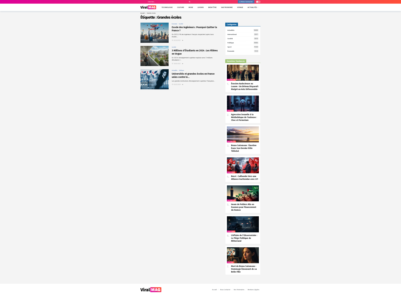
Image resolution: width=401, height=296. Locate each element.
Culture (230, 262)
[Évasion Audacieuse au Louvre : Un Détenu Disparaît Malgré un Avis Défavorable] (243, 73)
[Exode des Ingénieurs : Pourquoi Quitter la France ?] (154, 33)
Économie (174, 24)
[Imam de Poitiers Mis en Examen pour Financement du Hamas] (243, 193)
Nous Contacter (247, 2)
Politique (181, 70)
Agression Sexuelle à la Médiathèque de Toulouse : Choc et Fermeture (244, 117)
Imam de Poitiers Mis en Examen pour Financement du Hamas (243, 207)
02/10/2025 (177, 40)
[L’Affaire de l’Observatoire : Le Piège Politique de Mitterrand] (243, 224)
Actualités (174, 70)
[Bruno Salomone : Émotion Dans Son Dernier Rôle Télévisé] (243, 134)
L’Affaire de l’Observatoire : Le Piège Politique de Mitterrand (244, 238)
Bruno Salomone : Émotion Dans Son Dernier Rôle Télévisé (243, 148)
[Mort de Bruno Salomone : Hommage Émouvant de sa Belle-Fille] (243, 255)
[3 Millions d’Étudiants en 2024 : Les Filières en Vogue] (154, 56)
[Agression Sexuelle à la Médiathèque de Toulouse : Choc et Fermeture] (243, 104)
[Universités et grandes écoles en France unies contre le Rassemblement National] (154, 79)
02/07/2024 (177, 84)
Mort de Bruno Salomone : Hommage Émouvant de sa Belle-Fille (244, 269)
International (242, 34)
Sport (242, 47)
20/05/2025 (177, 63)
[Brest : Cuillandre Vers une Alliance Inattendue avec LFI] (243, 165)
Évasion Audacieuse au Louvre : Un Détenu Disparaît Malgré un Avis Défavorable (244, 86)
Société (181, 24)
